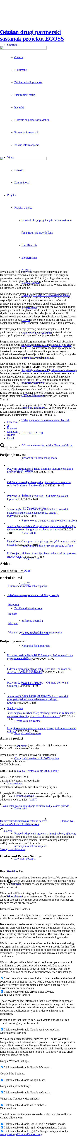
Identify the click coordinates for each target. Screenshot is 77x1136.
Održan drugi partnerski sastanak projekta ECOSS (32, 35)
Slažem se (19, 849)
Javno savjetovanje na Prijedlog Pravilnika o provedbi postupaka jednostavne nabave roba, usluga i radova (37, 512)
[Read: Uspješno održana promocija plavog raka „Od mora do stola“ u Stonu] (9, 538)
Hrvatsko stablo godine (27, 720)
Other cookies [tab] (8, 1108)
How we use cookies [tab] (12, 871)
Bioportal (13, 604)
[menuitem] (49, 420)
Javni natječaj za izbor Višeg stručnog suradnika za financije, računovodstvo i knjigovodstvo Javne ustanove (41, 528)
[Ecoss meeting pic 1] (38, 102)
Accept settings (8, 1134)
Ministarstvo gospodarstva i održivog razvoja (33, 595)
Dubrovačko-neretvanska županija (27, 585)
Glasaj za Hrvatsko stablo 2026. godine (36, 770)
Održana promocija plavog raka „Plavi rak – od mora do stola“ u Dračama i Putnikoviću (39, 484)
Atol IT (33, 799)
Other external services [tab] (13, 1032)
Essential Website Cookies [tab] (15, 908)
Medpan (13, 623)
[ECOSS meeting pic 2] (38, 212)
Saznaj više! (7, 849)
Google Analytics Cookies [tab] (15, 994)
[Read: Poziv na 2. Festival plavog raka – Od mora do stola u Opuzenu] (10, 492)
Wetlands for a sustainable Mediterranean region (35, 632)
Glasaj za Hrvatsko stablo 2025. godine (36, 758)
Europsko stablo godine (27, 733)
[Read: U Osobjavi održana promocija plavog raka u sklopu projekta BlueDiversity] (9, 550)
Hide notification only (29, 1134)
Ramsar (12, 613)
